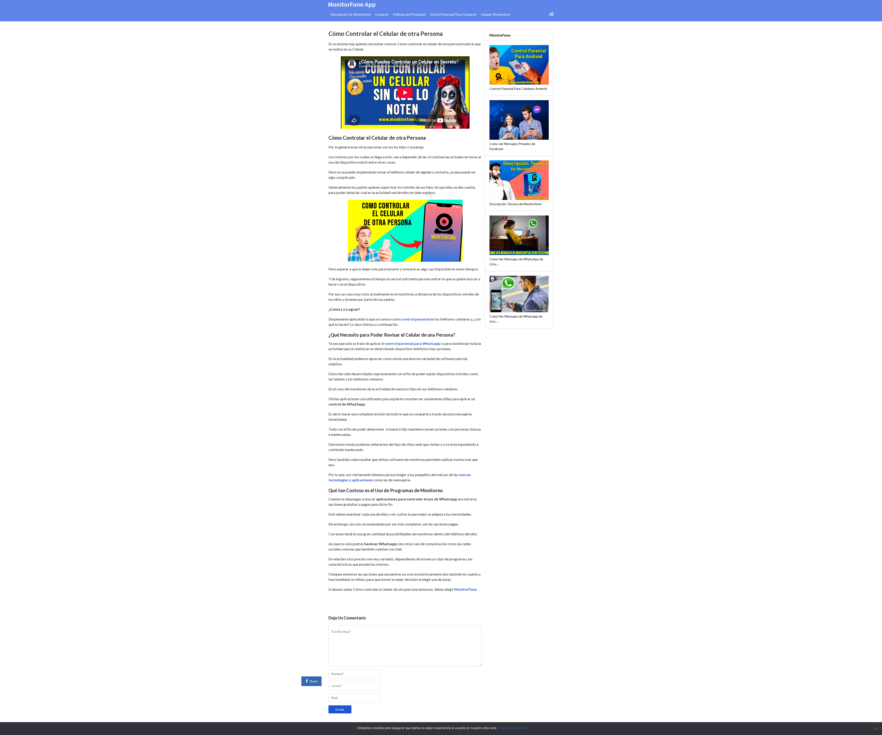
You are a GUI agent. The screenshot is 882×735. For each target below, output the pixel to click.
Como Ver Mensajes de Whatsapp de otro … (516, 318)
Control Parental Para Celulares (453, 14)
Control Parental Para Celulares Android (518, 89)
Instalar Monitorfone (495, 14)
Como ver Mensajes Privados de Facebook (512, 146)
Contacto (381, 14)
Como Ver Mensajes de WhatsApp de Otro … (516, 261)
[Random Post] (551, 14)
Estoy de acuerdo (512, 728)
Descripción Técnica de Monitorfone (515, 204)
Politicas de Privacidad (409, 14)
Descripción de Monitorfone (351, 14)
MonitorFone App (352, 4)
